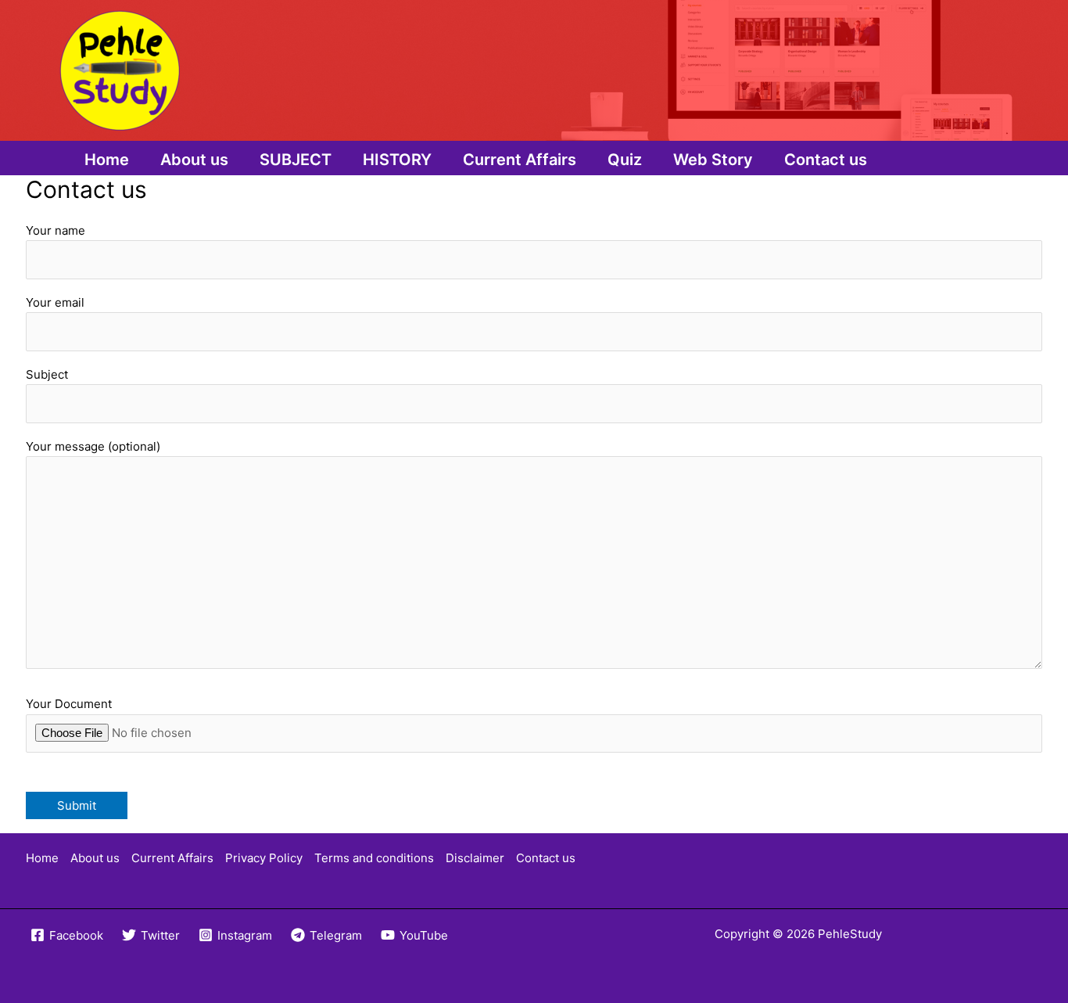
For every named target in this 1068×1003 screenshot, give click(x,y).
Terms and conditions (374, 857)
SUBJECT (296, 159)
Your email (55, 302)
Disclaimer (475, 857)
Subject (47, 374)
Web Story (713, 159)
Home (106, 159)
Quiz (624, 159)
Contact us (825, 159)
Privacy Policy (264, 857)
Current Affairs (519, 159)
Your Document (69, 703)
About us (194, 159)
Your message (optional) (93, 446)
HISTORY (397, 159)
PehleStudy (850, 933)
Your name (55, 230)
